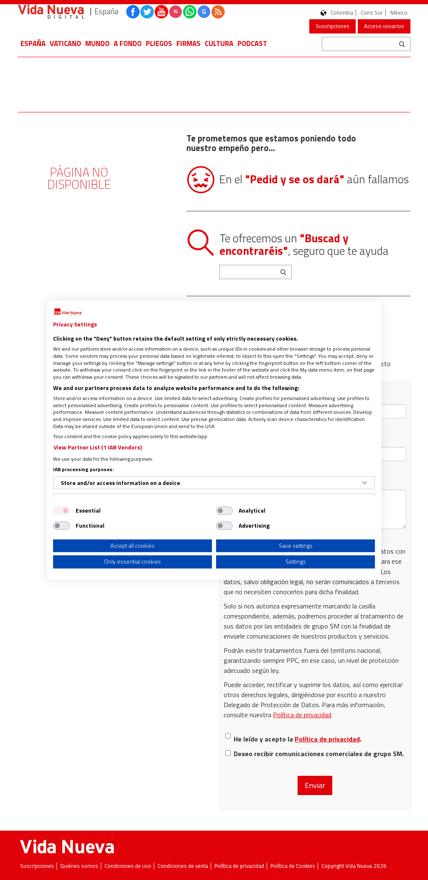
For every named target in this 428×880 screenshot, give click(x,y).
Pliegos (159, 43)
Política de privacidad (302, 715)
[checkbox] (61, 510)
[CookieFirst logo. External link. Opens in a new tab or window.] (68, 312)
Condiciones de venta (183, 866)
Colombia (342, 12)
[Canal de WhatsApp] (189, 11)
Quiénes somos (79, 866)
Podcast (252, 43)
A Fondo (128, 43)
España (33, 43)
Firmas (188, 43)
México (399, 12)
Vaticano (65, 43)
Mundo (97, 43)
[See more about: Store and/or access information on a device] (364, 483)
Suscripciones (332, 26)
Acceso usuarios (384, 26)
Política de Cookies (292, 866)
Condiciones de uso (127, 866)
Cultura (219, 43)
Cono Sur (372, 12)
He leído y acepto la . (298, 739)
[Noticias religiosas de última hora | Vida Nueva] (51, 11)
